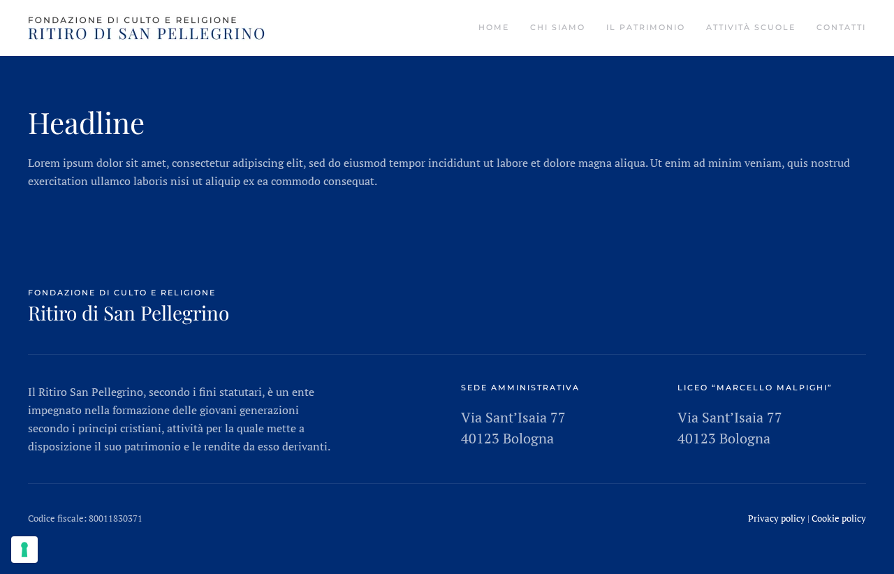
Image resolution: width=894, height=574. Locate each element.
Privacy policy (776, 518)
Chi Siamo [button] (557, 27)
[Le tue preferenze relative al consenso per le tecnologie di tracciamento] (24, 549)
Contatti (841, 27)
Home (493, 27)
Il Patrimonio (645, 27)
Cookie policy (839, 518)
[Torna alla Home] (146, 28)
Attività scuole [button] (751, 27)
